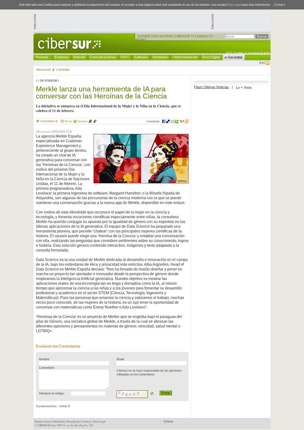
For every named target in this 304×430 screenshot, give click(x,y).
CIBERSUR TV (185, 36)
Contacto (86, 421)
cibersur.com (43, 69)
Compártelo (153, 121)
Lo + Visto (244, 87)
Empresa (61, 57)
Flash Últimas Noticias (211, 87)
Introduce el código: (51, 393)
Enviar (68, 121)
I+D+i (125, 57)
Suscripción (73, 421)
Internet (79, 57)
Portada (42, 57)
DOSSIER (144, 36)
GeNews (168, 421)
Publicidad (59, 421)
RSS (262, 63)
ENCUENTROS (162, 36)
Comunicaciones (103, 57)
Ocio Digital (211, 57)
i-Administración (184, 57)
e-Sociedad (233, 57)
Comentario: (47, 367)
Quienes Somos (43, 421)
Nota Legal (234, 4)
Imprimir (82, 121)
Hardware (160, 57)
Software (141, 57)
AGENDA (203, 36)
